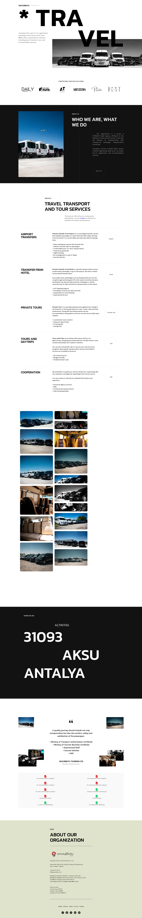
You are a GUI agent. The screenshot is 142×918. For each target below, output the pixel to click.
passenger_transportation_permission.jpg (96, 791)
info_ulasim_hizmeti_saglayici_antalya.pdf (45, 791)
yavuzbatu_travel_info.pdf (45, 798)
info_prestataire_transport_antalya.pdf (45, 778)
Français (81, 906)
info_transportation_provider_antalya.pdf (96, 778)
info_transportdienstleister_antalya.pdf (45, 785)
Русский (76, 906)
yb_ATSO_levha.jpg (96, 798)
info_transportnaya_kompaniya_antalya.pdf (97, 785)
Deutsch (65, 906)
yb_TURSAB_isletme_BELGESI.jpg (97, 805)
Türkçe (71, 906)
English (60, 906)
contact (82, 218)
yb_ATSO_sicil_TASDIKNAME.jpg (45, 805)
